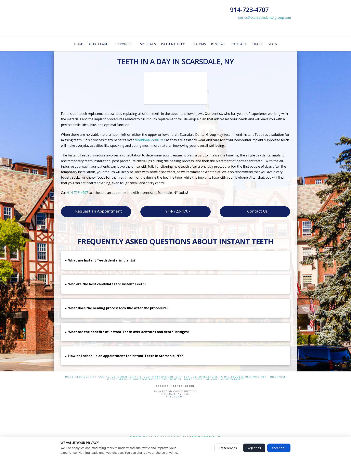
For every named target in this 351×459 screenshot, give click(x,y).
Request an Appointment (98, 211)
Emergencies (208, 376)
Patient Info (158, 379)
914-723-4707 (78, 192)
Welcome (212, 379)
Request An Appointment (249, 376)
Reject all (254, 448)
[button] (175, 260)
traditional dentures (150, 140)
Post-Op (175, 379)
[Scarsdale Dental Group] (175, 416)
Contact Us (257, 211)
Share (187, 379)
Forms (224, 376)
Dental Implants (129, 376)
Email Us (190, 376)
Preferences (228, 448)
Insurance (278, 376)
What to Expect (232, 379)
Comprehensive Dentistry (163, 376)
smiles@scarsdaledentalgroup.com (264, 17)
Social (199, 379)
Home (69, 376)
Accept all (279, 448)
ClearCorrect (85, 376)
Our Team (140, 379)
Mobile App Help (119, 379)
